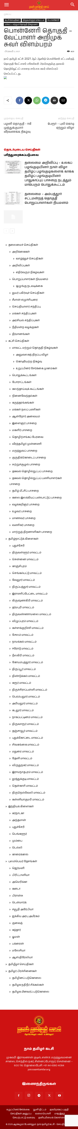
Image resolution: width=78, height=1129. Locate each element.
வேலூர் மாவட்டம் (23, 580)
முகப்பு (7, 14)
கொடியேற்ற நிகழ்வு (29, 361)
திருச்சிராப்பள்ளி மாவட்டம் (29, 690)
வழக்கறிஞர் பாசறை (26, 504)
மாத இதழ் (59, 1113)
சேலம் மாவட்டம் (22, 635)
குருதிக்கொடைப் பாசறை (29, 458)
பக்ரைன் (18, 944)
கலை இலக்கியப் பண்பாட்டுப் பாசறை (37, 498)
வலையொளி (43, 1113)
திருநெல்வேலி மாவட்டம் (28, 793)
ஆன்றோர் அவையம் (26, 416)
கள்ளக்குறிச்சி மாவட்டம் (28, 628)
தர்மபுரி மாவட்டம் (23, 607)
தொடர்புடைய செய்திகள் (22, 150)
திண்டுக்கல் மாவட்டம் (26, 676)
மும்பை (17, 841)
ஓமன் (16, 937)
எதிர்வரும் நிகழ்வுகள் (30, 272)
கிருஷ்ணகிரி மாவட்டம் (27, 601)
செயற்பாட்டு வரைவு (23, 1117)
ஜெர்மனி (18, 868)
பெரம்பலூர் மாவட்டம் (26, 697)
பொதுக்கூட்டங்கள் (24, 375)
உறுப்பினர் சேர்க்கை (18, 1109)
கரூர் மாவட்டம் (21, 683)
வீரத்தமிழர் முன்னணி (27, 444)
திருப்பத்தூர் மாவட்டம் (26, 587)
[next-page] (12, 231)
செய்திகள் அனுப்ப (21, 1113)
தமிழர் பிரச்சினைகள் (22, 971)
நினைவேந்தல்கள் (24, 396)
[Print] (54, 100)
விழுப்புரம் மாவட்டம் (25, 621)
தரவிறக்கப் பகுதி (59, 1109)
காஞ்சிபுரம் (19, 566)
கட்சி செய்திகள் (12, 20)
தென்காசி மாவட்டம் (25, 786)
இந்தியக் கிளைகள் (21, 806)
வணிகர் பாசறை (23, 525)
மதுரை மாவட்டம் (23, 751)
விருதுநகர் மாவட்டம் (25, 765)
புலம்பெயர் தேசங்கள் (22, 861)
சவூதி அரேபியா (23, 909)
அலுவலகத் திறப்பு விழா (32, 355)
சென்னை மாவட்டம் (25, 559)
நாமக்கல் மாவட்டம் (24, 642)
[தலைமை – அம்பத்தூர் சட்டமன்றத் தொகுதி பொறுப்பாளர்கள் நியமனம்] (13, 198)
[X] (28, 100)
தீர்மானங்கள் (21, 334)
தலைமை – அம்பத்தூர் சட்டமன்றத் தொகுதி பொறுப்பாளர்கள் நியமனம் (46, 198)
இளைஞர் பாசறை (24, 423)
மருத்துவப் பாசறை (24, 451)
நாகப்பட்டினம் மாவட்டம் (27, 717)
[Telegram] (45, 100)
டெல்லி (17, 848)
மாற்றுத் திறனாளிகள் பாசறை (32, 532)
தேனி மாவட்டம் (22, 758)
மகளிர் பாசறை (22, 430)
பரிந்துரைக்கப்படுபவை (21, 155)
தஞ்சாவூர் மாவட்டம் (24, 731)
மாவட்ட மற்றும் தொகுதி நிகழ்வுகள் (21, 24)
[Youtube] (59, 1095)
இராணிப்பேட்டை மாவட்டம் (30, 594)
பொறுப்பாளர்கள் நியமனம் (30, 279)
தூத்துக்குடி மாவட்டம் (25, 779)
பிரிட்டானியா (21, 875)
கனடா (16, 889)
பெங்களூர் (19, 834)
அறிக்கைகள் (21, 252)
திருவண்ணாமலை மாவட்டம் (31, 614)
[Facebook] (19, 100)
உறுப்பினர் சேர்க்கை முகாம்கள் (36, 368)
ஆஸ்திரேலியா (22, 957)
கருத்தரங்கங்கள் (23, 403)
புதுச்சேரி (18, 546)
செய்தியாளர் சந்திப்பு (26, 307)
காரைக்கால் (20, 854)
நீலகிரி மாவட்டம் (23, 655)
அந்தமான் (19, 820)
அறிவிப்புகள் (21, 265)
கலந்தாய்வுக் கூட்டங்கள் (28, 389)
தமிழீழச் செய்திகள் (21, 964)
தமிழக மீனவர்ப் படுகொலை (30, 992)
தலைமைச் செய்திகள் (23, 245)
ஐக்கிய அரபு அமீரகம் (26, 916)
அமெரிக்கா (19, 882)
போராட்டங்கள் (21, 382)
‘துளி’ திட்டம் (39, 1109)
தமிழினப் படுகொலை (26, 978)
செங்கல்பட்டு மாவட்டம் (27, 573)
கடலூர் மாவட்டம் (23, 710)
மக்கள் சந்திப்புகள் (24, 313)
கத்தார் (16, 930)
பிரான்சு (17, 896)
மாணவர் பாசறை (24, 518)
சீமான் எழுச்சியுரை (25, 300)
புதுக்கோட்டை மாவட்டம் (27, 738)
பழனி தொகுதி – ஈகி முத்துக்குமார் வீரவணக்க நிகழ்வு (17, 128)
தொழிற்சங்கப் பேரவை (27, 437)
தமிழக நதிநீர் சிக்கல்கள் (28, 985)
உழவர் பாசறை (22, 511)
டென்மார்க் (19, 902)
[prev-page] (6, 231)
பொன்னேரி (53, 20)
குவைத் (17, 923)
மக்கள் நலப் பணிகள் (26, 410)
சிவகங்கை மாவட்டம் (25, 745)
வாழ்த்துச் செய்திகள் (29, 259)
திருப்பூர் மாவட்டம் (24, 669)
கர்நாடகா (18, 813)
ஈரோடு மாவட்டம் (22, 649)
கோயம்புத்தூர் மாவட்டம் (27, 662)
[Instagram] (29, 1095)
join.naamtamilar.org (39, 1069)
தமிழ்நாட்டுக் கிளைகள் (23, 539)
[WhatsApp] (37, 100)
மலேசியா (18, 950)
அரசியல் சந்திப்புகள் (26, 320)
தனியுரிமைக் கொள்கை (52, 1117)
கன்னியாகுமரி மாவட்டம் (28, 800)
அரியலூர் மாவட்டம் (25, 703)
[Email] (63, 100)
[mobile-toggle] (6, 5)
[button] (72, 5)
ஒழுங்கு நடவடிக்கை (29, 286)
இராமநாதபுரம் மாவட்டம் (27, 772)
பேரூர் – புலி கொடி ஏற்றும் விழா (61, 126)
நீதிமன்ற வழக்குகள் (25, 327)
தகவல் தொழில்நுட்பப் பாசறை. (32, 471)
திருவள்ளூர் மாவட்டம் (33, 20)
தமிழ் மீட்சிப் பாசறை (25, 491)
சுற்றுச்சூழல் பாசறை (26, 464)
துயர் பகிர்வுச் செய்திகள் (28, 293)
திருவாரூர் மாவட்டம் (25, 724)
